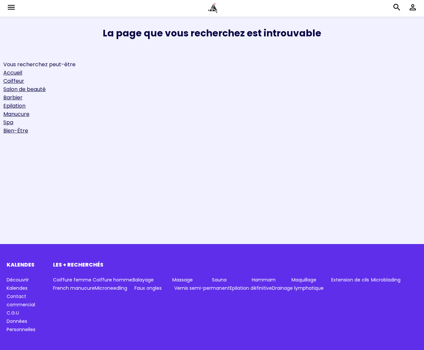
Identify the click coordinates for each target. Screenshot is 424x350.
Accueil (12, 72)
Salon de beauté (24, 89)
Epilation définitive (251, 288)
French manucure (74, 288)
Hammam (264, 279)
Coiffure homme (112, 279)
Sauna (219, 279)
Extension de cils (350, 279)
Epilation (14, 106)
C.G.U (13, 313)
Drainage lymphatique (298, 288)
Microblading (385, 279)
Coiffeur (13, 81)
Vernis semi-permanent (202, 288)
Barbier (13, 97)
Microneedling (111, 288)
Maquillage (304, 279)
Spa (8, 122)
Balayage (143, 279)
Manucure (16, 114)
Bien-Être (15, 130)
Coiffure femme (72, 279)
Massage (182, 279)
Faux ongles (148, 288)
